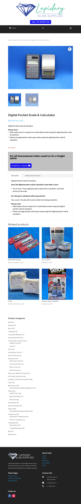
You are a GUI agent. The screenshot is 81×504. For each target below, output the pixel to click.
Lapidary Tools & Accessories (21, 40)
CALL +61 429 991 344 (40, 22)
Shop (44, 465)
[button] (70, 49)
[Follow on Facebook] (9, 495)
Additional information (32, 176)
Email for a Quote (20, 165)
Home (10, 40)
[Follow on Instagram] (13, 495)
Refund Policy (12, 481)
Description (15, 176)
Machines (45, 460)
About (44, 458)
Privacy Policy (12, 476)
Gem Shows (46, 463)
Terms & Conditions (14, 478)
